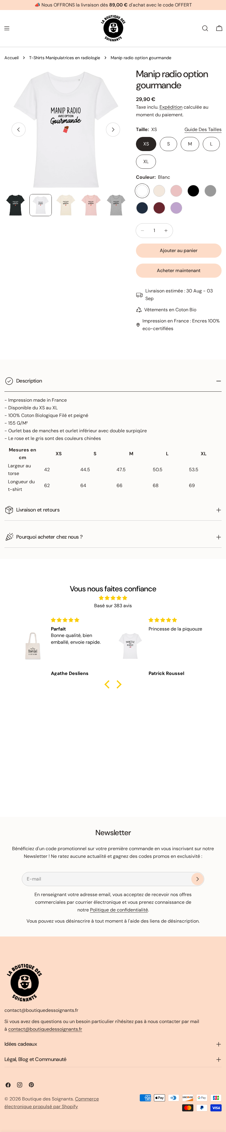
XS (146, 144)
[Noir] (193, 191)
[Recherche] (205, 28)
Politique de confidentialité (119, 910)
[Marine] (142, 208)
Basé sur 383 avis (113, 606)
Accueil (11, 57)
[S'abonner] (197, 879)
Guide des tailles (203, 129)
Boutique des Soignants (47, 1099)
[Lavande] (176, 208)
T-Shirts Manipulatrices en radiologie (64, 57)
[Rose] (176, 191)
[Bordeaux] (159, 208)
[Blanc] (142, 191)
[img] (113, 598)
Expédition (170, 107)
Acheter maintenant (178, 270)
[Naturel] (159, 191)
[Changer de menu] (7, 28)
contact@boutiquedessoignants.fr (45, 1029)
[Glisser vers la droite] (113, 130)
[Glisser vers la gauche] (18, 130)
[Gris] (210, 191)
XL (146, 161)
